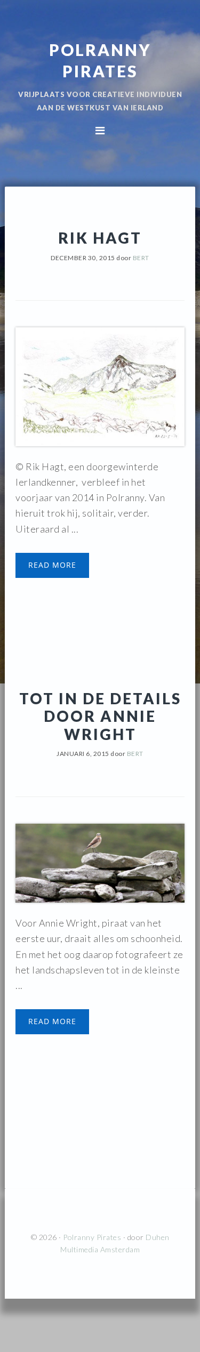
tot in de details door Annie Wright (100, 716)
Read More (52, 565)
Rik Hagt (100, 238)
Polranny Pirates (92, 1237)
